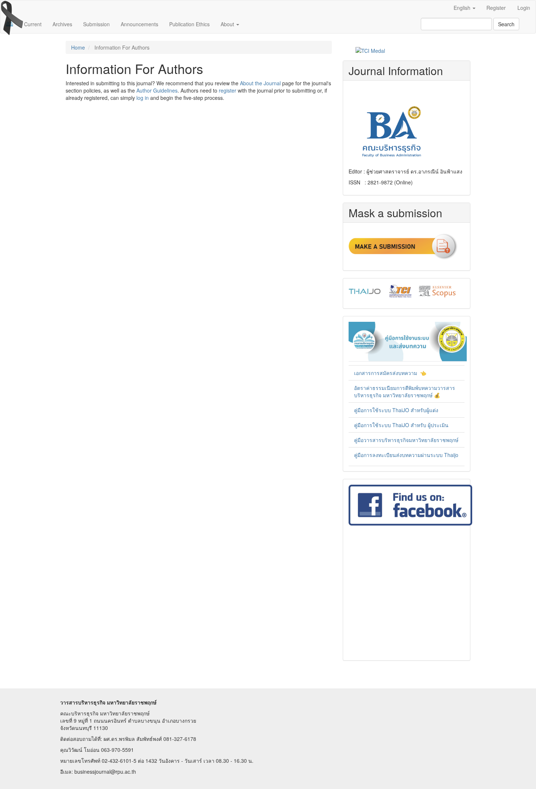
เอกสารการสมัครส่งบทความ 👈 (390, 372)
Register (496, 7)
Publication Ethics (189, 24)
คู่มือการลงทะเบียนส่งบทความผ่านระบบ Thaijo (406, 454)
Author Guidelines (157, 90)
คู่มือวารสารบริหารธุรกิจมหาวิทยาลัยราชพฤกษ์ (406, 440)
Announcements (139, 24)
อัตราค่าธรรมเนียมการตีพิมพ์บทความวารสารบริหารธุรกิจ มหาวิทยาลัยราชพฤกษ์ (404, 391)
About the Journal (260, 83)
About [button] (228, 24)
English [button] (463, 7)
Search (506, 24)
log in (142, 97)
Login (523, 7)
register (227, 90)
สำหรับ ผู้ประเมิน (429, 425)
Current (33, 24)
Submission (96, 24)
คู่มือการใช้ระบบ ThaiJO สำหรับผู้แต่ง (396, 410)
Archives (62, 24)
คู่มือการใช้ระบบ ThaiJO (382, 425)
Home (78, 47)
